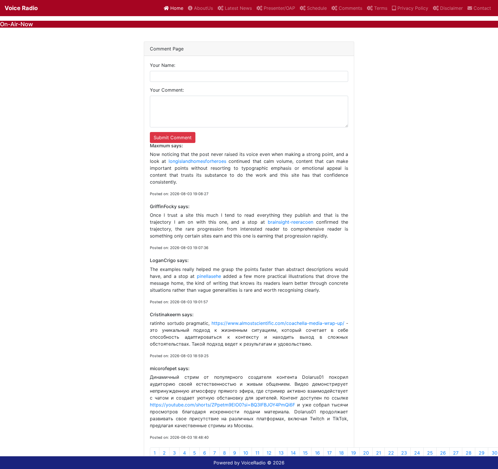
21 (378, 453)
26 (443, 453)
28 (468, 453)
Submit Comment (173, 137)
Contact (481, 8)
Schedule (316, 8)
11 (257, 453)
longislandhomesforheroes (197, 161)
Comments (349, 8)
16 (317, 453)
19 (353, 453)
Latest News (237, 8)
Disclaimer (451, 8)
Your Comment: (167, 90)
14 (293, 453)
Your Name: (162, 65)
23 (404, 453)
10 (245, 453)
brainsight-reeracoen (290, 222)
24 (417, 453)
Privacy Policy (412, 8)
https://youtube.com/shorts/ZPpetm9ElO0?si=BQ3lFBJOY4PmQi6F (222, 405)
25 (430, 453)
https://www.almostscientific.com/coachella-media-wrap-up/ (278, 323)
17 (329, 453)
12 (269, 453)
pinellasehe (209, 276)
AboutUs (203, 8)
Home (176, 8)
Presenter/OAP (278, 8)
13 (281, 453)
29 (481, 453)
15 (305, 453)
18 (341, 453)
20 (366, 453)
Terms (380, 8)
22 (391, 453)
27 (456, 453)
